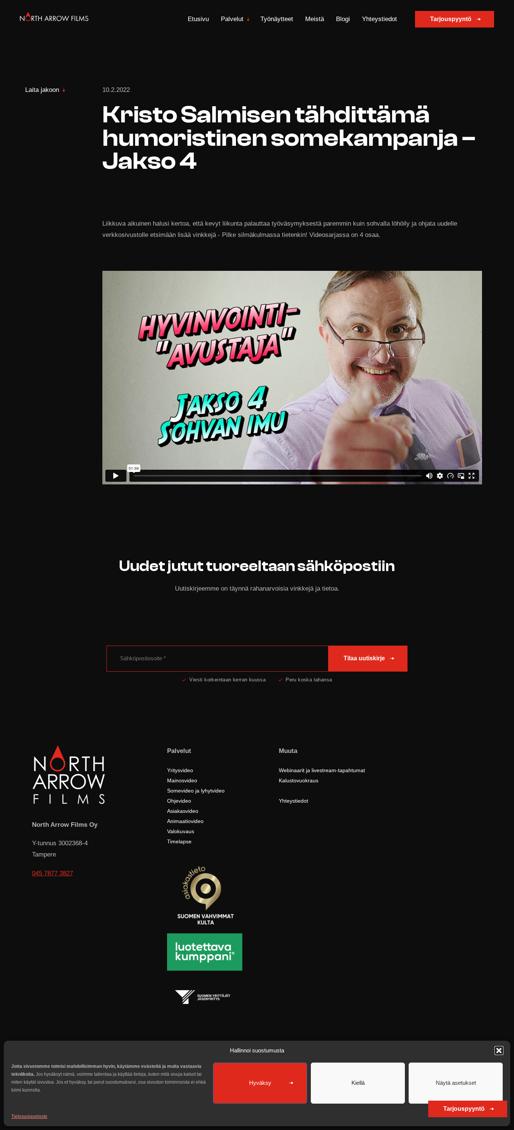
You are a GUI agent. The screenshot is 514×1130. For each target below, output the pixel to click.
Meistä (314, 19)
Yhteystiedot (379, 19)
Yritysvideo (180, 770)
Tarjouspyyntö (450, 19)
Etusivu (198, 19)
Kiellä (358, 1083)
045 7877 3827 (52, 873)
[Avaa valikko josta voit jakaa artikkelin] (63, 90)
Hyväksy (260, 1083)
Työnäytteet (276, 19)
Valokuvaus (180, 831)
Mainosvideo (182, 780)
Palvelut (232, 19)
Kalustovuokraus (298, 780)
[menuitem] (198, 19)
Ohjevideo (179, 801)
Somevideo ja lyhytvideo (196, 791)
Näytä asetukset (456, 1083)
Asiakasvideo (182, 811)
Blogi (343, 19)
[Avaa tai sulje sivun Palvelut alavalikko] (248, 19)
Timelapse (179, 841)
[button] (499, 1050)
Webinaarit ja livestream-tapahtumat (322, 770)
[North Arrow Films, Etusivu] (54, 19)
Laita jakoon (42, 89)
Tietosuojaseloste (29, 1116)
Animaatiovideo (185, 821)
